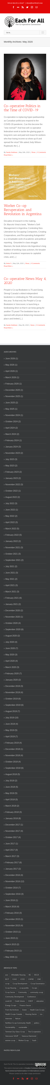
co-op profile (24, 988)
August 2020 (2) (12, 636)
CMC (39, 979)
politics (36, 1023)
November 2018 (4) (14, 755)
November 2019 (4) (14, 692)
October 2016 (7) (13, 888)
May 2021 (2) (11, 579)
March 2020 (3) (12, 667)
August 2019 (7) (12, 711)
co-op (7, 984)
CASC (14, 979)
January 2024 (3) (13, 447)
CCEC (22, 979)
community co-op (36, 992)
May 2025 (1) (11, 409)
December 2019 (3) (14, 686)
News (32, 325)
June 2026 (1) (11, 358)
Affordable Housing (18, 975)
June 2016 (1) (11, 900)
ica (41, 1014)
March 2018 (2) (12, 806)
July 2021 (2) (11, 566)
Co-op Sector (10, 992)
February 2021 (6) (13, 598)
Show (33, 152)
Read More (8, 155)
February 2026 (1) (13, 384)
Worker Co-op (23, 1040)
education (40, 1001)
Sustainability (10, 1027)
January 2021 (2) (13, 604)
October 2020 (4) (13, 623)
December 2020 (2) (14, 610)
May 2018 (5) (11, 793)
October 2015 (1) (13, 932)
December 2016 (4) (14, 875)
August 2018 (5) (12, 774)
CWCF (30, 1001)
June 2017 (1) (11, 844)
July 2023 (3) (11, 459)
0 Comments (41, 152)
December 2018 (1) (14, 749)
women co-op (10, 1040)
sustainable (23, 1027)
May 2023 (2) (11, 466)
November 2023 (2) (14, 453)
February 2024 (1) (13, 440)
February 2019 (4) (13, 743)
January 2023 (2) (13, 478)
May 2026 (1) (11, 365)
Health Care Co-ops (37, 1010)
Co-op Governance (37, 984)
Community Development (14, 997)
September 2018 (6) (14, 768)
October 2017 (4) (13, 837)
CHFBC (31, 979)
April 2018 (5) (11, 799)
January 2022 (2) (13, 541)
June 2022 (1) (11, 510)
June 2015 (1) (11, 938)
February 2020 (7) (13, 673)
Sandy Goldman (11, 152)
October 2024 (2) (13, 421)
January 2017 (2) (13, 869)
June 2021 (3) (11, 573)
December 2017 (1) (14, 825)
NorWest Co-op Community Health (18, 1023)
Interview (8, 1019)
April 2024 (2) (11, 428)
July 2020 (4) (11, 642)
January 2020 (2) (13, 680)
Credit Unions (20, 1001)
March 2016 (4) (12, 907)
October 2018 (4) (13, 762)
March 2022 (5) (12, 529)
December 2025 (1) (14, 390)
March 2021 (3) (12, 592)
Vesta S (8, 263)
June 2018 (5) (11, 787)
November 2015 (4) (14, 925)
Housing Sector (31, 1014)
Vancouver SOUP (11, 1036)
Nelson (17, 1019)
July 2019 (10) (11, 718)
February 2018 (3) (13, 812)
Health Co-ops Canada (13, 1014)
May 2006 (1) (11, 957)
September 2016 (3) (14, 894)
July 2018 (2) (11, 781)
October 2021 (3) (13, 554)
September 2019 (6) (14, 705)
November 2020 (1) (14, 617)
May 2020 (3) (11, 655)
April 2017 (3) (11, 850)
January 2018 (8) (13, 818)
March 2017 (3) (12, 856)
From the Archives (12, 1010)
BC (30, 975)
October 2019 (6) (13, 699)
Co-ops (34, 988)
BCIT (7, 979)
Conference (31, 997)
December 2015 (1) (14, 919)
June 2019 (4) (11, 724)
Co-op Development (20, 984)
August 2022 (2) (12, 497)
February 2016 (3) (13, 913)
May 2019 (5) (11, 730)
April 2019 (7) (11, 736)
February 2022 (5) (13, 535)
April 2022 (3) (11, 522)
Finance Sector (25, 1005)
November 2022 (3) (14, 484)
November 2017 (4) (14, 831)
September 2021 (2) (14, 560)
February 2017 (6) (13, 862)
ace (6, 975)
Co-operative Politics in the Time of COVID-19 (22, 108)
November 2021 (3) (14, 547)
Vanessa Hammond (29, 1036)
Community (22, 992)
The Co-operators (34, 1032)
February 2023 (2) (13, 472)
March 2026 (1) (12, 377)
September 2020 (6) (14, 629)
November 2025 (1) (14, 396)
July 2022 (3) (11, 503)
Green (24, 1010)
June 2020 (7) (11, 648)
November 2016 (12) (14, 881)
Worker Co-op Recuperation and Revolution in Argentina (23, 210)
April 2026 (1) (11, 371)
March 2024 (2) (12, 434)
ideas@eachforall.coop (34, 3)
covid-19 (8, 1001)
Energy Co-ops (10, 1005)
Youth (34, 1040)
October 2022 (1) (13, 491)
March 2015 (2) (12, 944)
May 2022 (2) (11, 516)
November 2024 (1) (14, 415)
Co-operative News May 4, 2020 (25, 281)
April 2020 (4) (11, 661)
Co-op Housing (10, 988)
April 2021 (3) (11, 585)
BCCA (36, 975)
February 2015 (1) (13, 951)
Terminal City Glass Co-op (15, 1032)
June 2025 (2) (11, 403)
